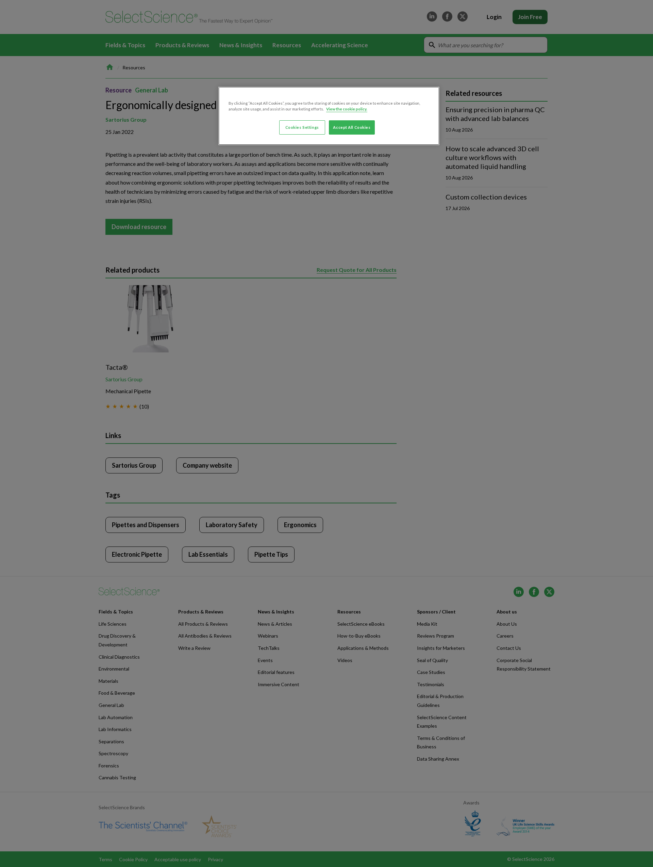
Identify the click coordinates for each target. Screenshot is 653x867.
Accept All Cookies (351, 127)
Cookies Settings (302, 127)
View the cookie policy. (346, 109)
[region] (328, 116)
